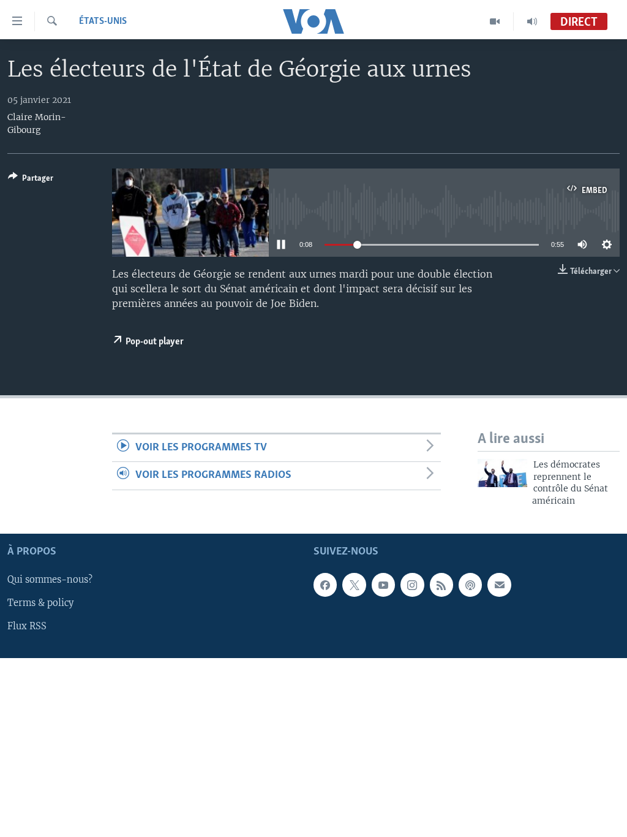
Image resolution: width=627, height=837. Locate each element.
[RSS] (441, 584)
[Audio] (532, 21)
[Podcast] (470, 584)
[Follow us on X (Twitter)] (354, 584)
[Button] (30, 180)
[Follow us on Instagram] (412, 584)
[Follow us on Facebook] (325, 584)
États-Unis (103, 21)
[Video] (495, 21)
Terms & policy (40, 602)
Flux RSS (27, 626)
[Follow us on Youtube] (383, 584)
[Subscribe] (499, 584)
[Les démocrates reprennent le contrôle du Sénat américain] (502, 473)
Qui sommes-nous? (49, 579)
